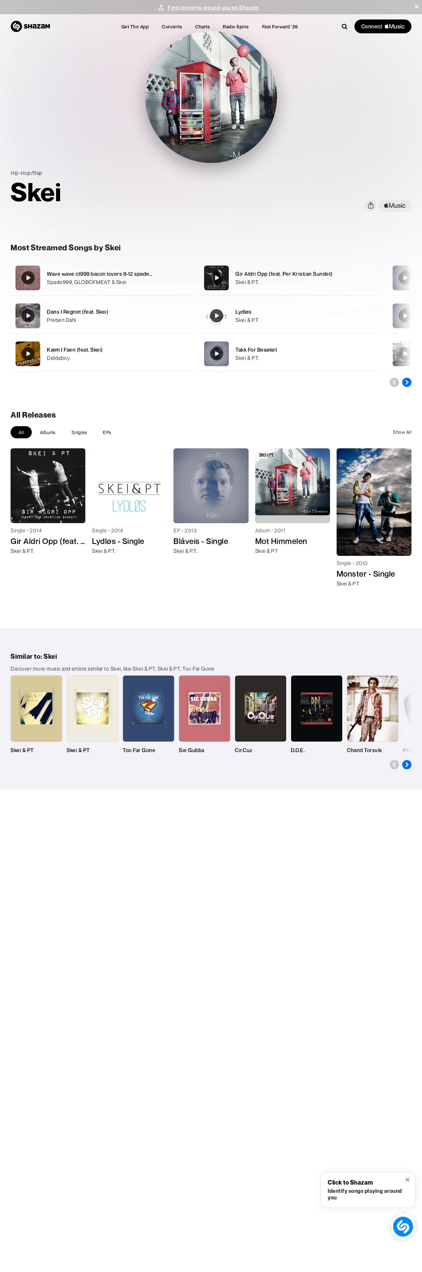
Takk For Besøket (256, 349)
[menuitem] (135, 26)
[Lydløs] (289, 316)
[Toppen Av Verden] (405, 277)
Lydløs (243, 311)
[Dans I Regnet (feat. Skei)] (101, 316)
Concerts (172, 26)
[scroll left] (394, 382)
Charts (202, 26)
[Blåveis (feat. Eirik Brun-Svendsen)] (405, 315)
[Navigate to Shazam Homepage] (30, 26)
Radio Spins (236, 26)
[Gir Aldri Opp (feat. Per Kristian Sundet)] (289, 278)
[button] (417, 6)
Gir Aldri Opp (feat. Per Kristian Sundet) (284, 273)
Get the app (135, 26)
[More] (182, 277)
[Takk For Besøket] (289, 353)
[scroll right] (406, 382)
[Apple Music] (23, 563)
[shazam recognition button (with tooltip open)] (403, 1226)
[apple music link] (394, 205)
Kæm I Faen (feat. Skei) (75, 349)
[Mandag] (405, 353)
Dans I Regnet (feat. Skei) (77, 311)
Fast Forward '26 (280, 26)
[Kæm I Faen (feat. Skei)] (101, 353)
